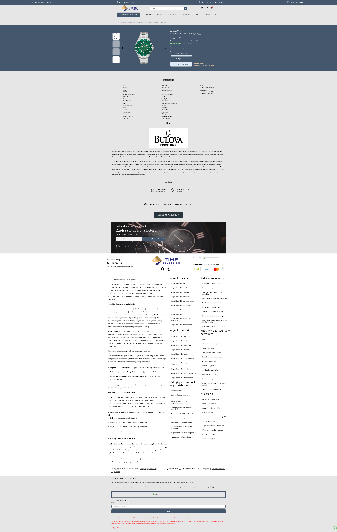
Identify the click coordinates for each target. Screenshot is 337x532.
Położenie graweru (118, 500)
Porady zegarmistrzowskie (212, 357)
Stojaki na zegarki (209, 439)
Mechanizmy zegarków (210, 370)
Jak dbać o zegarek (209, 361)
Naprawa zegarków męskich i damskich (182, 408)
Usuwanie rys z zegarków (180, 418)
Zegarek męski (127, 105)
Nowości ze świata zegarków (212, 389)
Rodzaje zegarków (209, 374)
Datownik (203, 87)
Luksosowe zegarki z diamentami (214, 307)
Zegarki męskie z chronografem (183, 310)
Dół (131, 503)
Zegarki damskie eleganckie (181, 336)
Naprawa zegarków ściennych (182, 437)
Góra (114, 503)
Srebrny (163, 105)
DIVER (125, 92)
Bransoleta (164, 101)
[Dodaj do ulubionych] (172, 59)
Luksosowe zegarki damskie (212, 288)
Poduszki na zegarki (209, 434)
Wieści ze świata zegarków (212, 344)
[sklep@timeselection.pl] (108, 267)
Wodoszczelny (210, 87)
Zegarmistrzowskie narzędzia (213, 426)
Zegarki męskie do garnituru (182, 305)
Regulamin (115, 472)
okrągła (125, 118)
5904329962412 (127, 101)
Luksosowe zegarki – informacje (214, 379)
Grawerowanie (176, 391)
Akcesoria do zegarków (210, 399)
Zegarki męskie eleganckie (181, 283)
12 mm (163, 96)
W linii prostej (123, 503)
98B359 (125, 96)
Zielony (163, 114)
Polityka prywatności (148, 469)
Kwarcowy (126, 114)
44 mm (163, 92)
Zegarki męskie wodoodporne (182, 325)
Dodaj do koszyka (181, 64)
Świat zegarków (208, 348)
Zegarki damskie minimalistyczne (184, 373)
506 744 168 (116, 263)
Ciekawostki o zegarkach (211, 353)
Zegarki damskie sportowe (181, 369)
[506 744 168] (108, 263)
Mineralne (164, 109)
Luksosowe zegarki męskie (212, 283)
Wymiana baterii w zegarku (212, 430)
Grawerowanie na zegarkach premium (182, 427)
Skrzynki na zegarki (209, 421)
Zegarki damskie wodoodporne (182, 378)
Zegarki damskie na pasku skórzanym (181, 364)
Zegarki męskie (132, 22)
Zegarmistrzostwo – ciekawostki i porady (214, 384)
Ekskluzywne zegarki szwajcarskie (215, 298)
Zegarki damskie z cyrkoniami (182, 358)
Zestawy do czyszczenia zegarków (214, 417)
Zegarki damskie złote (179, 354)
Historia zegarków (209, 366)
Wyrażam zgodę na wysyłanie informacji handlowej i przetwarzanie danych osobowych (148, 246)
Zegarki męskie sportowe (180, 288)
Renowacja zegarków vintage (182, 422)
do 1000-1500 (144, 22)
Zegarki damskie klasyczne (181, 345)
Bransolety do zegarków (211, 408)
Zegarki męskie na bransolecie (182, 292)
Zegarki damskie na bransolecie (183, 341)
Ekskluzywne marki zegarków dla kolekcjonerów (214, 321)
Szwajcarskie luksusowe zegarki (214, 316)
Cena (138, 22)
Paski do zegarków (209, 404)
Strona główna (123, 22)
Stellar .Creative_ (218, 469)
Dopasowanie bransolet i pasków (183, 433)
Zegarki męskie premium (180, 314)
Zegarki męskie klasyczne (180, 297)
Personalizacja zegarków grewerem (180, 396)
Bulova (175, 30)
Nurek (125, 109)
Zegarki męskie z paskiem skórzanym (180, 319)
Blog (204, 339)
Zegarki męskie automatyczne (182, 301)
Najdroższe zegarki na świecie (213, 312)
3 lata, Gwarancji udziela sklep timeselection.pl (207, 92)
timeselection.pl (114, 259)
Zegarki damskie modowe (180, 350)
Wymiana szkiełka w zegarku (182, 413)
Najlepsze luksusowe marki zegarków (212, 293)
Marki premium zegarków (212, 303)
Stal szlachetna (166, 87)
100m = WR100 (165, 118)
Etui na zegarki (207, 412)
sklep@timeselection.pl (122, 266)
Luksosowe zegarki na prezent (213, 326)
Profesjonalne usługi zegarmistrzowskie (179, 402)
